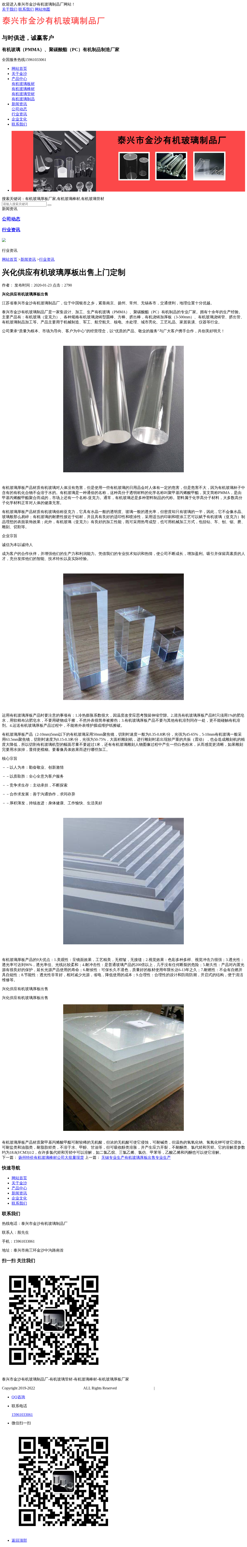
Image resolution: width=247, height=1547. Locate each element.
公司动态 (19, 109)
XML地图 (179, 1388)
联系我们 (26, 9)
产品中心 (19, 79)
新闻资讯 (19, 104)
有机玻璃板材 (23, 84)
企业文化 (19, 119)
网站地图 (42, 9)
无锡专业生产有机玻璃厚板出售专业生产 (136, 1157)
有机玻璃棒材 (23, 89)
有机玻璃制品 (23, 99)
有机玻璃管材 (23, 94)
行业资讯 (19, 114)
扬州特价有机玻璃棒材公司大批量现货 (51, 1157)
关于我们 (9, 9)
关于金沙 (19, 74)
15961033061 (22, 1415)
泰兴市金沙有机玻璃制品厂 (59, 1388)
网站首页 (19, 69)
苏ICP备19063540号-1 (136, 1388)
